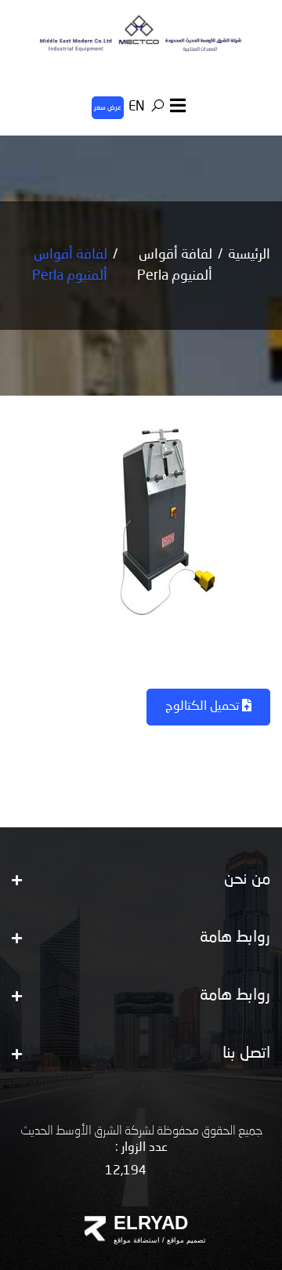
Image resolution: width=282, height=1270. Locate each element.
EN (136, 107)
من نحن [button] (247, 880)
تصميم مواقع (185, 1240)
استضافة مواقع (137, 1240)
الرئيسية (249, 255)
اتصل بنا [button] (246, 1054)
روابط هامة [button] (235, 938)
